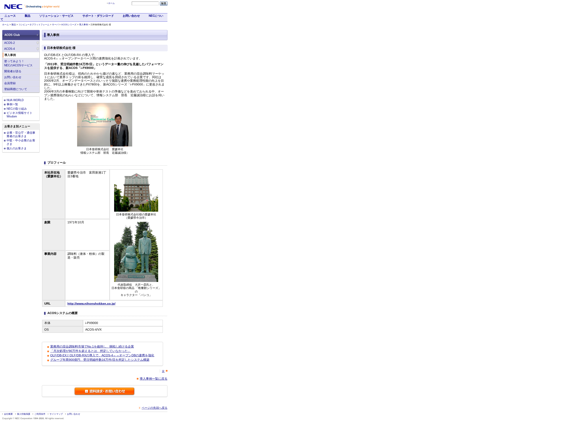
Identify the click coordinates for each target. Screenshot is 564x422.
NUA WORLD (15, 100)
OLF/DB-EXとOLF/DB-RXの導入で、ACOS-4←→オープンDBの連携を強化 (102, 355)
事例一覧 (12, 104)
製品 (27, 15)
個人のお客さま (17, 148)
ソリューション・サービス (56, 15)
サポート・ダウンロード (98, 15)
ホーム (111, 3)
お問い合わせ (131, 15)
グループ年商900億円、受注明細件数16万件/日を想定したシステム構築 (99, 359)
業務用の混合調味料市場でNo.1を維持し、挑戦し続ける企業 (92, 346)
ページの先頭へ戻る (154, 407)
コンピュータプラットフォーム (34, 24)
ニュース (10, 15)
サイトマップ (56, 414)
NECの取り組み (17, 108)
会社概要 (8, 414)
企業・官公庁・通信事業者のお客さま (21, 134)
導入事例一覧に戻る (153, 378)
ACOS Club (12, 35)
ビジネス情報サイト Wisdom (19, 114)
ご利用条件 (39, 414)
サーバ (55, 24)
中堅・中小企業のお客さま (21, 142)
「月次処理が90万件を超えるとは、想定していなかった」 (90, 351)
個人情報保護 (23, 414)
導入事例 (83, 24)
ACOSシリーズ (68, 24)
